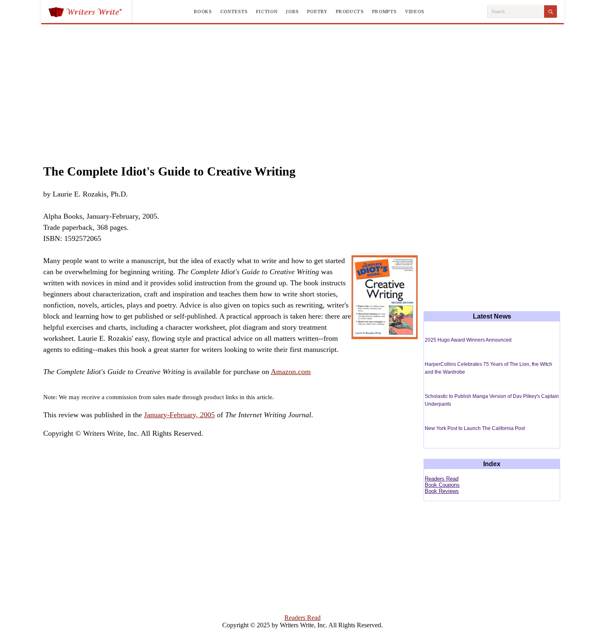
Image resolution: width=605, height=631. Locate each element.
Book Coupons (442, 485)
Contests (234, 11)
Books (203, 11)
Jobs (292, 11)
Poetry (317, 11)
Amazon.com (291, 372)
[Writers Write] (90, 11)
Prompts (384, 11)
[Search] (550, 11)
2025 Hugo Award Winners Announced (468, 340)
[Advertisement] (302, 85)
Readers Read (441, 479)
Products (350, 11)
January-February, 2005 (179, 415)
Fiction (266, 11)
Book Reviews (442, 491)
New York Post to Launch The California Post (475, 428)
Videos (414, 11)
